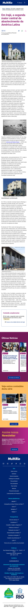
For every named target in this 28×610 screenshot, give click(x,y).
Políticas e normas (13, 527)
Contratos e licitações (13, 535)
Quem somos (14, 471)
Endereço (14, 548)
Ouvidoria (14, 558)
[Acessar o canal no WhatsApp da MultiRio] (20, 464)
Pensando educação (14, 491)
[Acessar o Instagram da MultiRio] (7, 464)
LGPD (13, 540)
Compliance (13, 522)
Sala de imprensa (14, 476)
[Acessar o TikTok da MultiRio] (12, 464)
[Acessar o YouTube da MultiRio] (3, 464)
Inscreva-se (14, 449)
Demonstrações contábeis (13, 532)
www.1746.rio (15, 580)
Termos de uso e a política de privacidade (14, 543)
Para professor (14, 481)
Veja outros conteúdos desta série (12, 387)
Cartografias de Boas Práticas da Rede (13, 504)
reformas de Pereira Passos (12, 142)
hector (13, 506)
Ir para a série (14, 424)
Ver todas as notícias (14, 377)
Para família (14, 486)
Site (14, 468)
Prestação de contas (13, 530)
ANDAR (13, 501)
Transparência (14, 517)
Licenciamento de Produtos (13, 493)
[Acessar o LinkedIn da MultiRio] (24, 464)
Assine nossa (10, 434)
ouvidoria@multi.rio (14, 561)
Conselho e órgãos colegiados (13, 525)
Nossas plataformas (14, 498)
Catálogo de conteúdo (14, 478)
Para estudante (14, 483)
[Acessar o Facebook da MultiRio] (16, 464)
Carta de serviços (13, 519)
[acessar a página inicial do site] (7, 3)
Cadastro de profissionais (13, 538)
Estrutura (14, 473)
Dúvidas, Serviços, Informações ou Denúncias (14, 573)
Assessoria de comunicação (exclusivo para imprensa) (14, 565)
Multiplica (13, 509)
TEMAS (13, 512)
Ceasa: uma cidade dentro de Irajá (15, 322)
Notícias (8, 8)
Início (3, 8)
